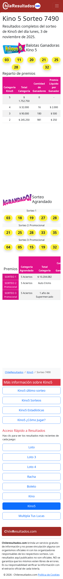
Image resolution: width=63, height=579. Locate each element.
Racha (31, 477)
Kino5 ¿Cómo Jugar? (31, 420)
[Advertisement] (31, 159)
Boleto (31, 486)
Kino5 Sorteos (31, 400)
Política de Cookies (49, 574)
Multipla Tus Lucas (31, 516)
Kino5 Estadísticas (31, 410)
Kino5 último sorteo (31, 390)
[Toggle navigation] (57, 6)
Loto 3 (31, 457)
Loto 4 (31, 467)
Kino (31, 496)
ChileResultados (14, 372)
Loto (31, 447)
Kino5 (30, 372)
